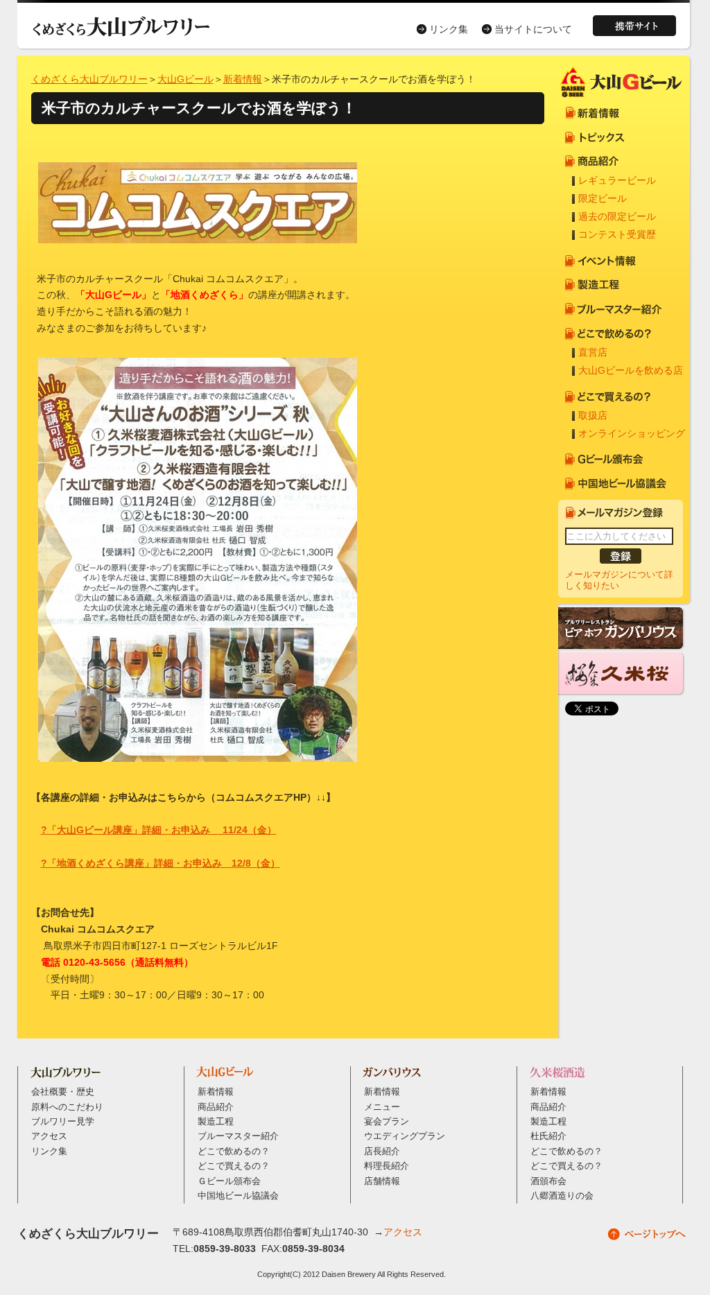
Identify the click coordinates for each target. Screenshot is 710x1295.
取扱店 (592, 415)
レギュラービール (617, 180)
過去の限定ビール (617, 216)
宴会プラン (386, 1122)
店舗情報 (382, 1181)
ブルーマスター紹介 (238, 1136)
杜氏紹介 (548, 1136)
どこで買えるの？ (234, 1166)
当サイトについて (533, 29)
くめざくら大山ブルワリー (89, 79)
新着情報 (242, 79)
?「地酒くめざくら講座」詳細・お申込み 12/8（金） (160, 863)
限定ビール (602, 198)
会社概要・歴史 (62, 1092)
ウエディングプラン (404, 1136)
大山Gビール (185, 79)
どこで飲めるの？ (234, 1151)
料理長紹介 (386, 1166)
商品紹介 (216, 1107)
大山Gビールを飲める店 (630, 370)
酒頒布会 (548, 1181)
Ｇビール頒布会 (229, 1181)
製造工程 (216, 1122)
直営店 (592, 352)
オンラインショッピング (631, 433)
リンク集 (448, 29)
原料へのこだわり (67, 1107)
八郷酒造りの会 (562, 1196)
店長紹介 (382, 1151)
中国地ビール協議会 (238, 1196)
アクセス (49, 1136)
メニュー (382, 1107)
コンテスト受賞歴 (617, 234)
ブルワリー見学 (62, 1122)
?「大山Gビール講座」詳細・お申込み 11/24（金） (159, 829)
